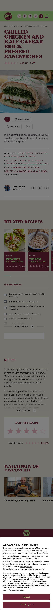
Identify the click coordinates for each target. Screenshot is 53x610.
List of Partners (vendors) (13, 590)
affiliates (24, 548)
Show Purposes (26, 605)
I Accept (26, 597)
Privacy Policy (26, 567)
